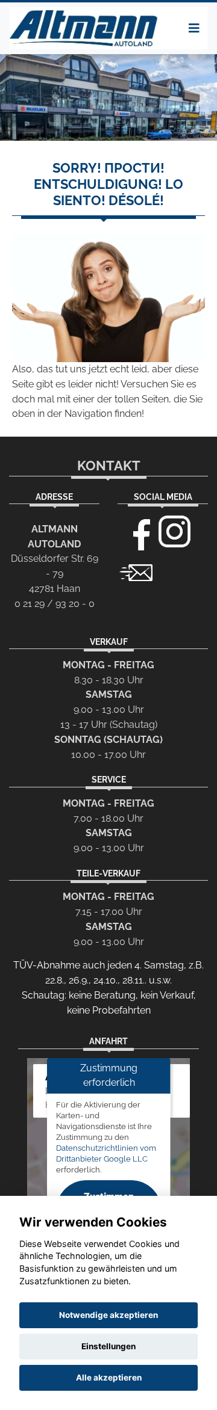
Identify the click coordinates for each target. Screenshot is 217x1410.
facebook (136, 531)
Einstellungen (108, 1346)
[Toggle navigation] (194, 28)
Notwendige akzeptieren (108, 1315)
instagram (174, 531)
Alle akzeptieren (109, 1377)
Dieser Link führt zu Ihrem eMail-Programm (136, 571)
